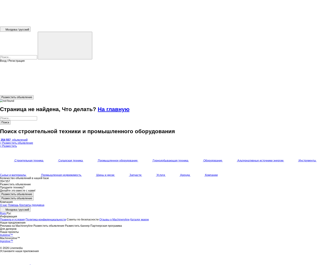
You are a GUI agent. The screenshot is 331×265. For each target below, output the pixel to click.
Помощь (13, 205)
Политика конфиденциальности (46, 219)
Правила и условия (12, 219)
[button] (165, 78)
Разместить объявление (16, 194)
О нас (3, 205)
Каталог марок (139, 219)
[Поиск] (65, 45)
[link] (165, 181)
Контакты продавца (31, 205)
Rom (3, 213)
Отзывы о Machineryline (114, 219)
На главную (113, 109)
